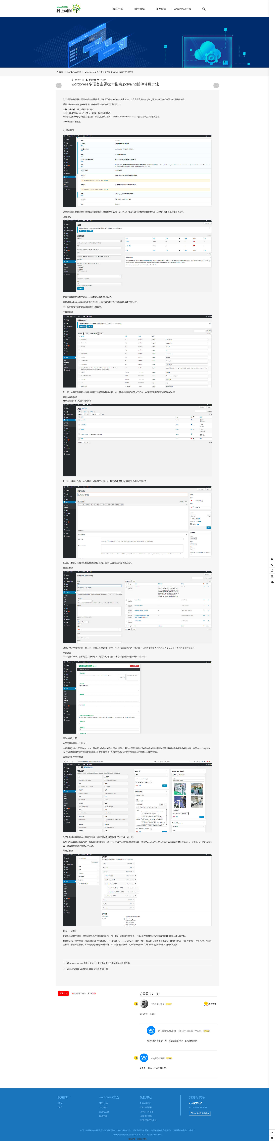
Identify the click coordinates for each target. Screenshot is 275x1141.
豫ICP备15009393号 (137, 1138)
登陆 (74, 993)
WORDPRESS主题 (148, 1120)
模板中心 (118, 9)
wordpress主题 (182, 9)
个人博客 (103, 1107)
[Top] (272, 1132)
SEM (60, 1103)
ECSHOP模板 (146, 1115)
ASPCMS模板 (146, 1107)
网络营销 (139, 9)
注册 (94, 993)
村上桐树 (162, 1030)
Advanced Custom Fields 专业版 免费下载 (89, 968)
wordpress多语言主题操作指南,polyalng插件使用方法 (115, 83)
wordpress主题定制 (74, 9)
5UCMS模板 (145, 1103)
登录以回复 (159, 1004)
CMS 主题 (103, 1103)
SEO (60, 1107)
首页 (61, 71)
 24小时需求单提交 (200, 1113)
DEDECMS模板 (147, 1111)
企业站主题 (104, 1111)
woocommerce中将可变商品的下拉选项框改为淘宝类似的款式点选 (100, 962)
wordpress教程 (74, 71)
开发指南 (161, 9)
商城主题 (103, 1115)
